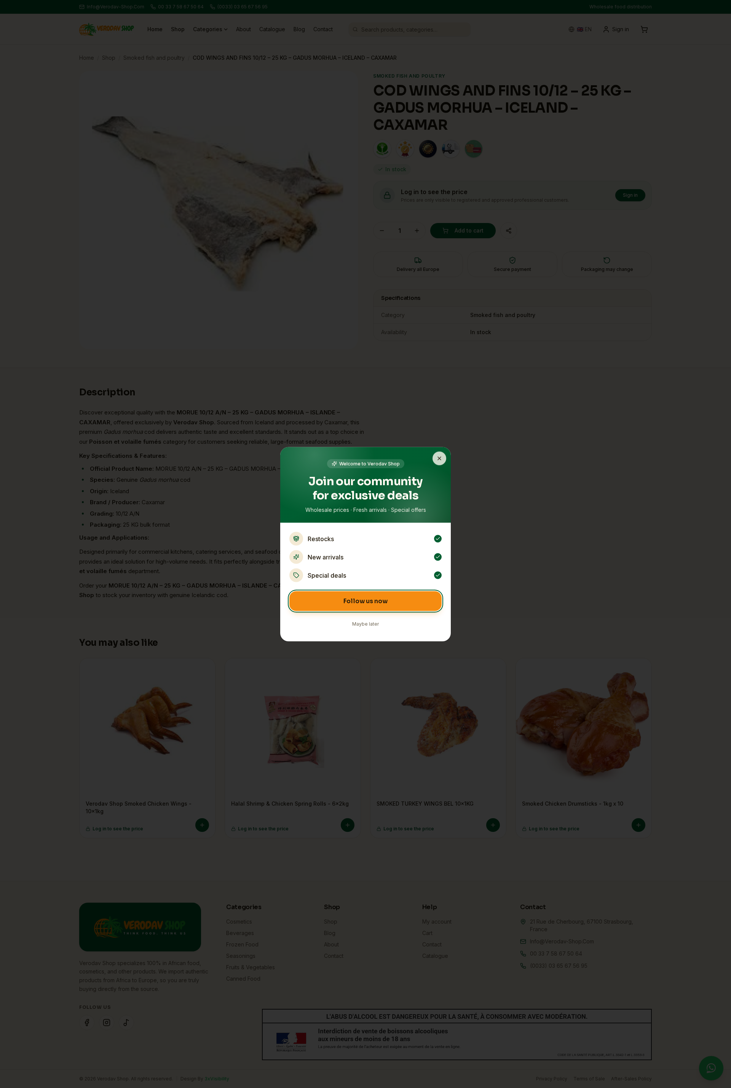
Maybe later (365, 623)
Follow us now (365, 601)
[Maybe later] (439, 458)
